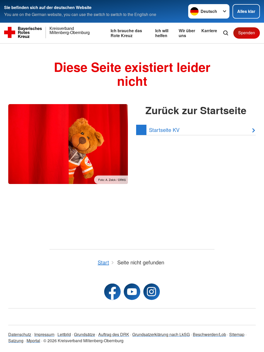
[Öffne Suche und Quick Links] (225, 33)
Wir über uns (187, 33)
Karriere (209, 30)
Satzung (15, 340)
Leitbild (64, 334)
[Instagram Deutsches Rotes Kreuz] (151, 291)
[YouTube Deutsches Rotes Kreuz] (132, 291)
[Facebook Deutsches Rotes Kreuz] (112, 291)
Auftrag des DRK (113, 334)
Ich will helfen (161, 33)
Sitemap (236, 334)
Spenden (246, 33)
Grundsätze (84, 334)
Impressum (44, 334)
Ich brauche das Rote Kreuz (126, 33)
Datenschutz (19, 334)
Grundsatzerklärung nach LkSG (161, 334)
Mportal (33, 340)
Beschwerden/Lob (209, 334)
